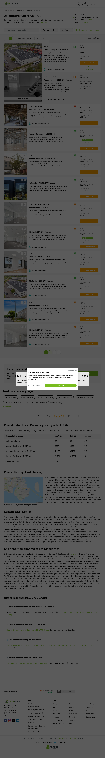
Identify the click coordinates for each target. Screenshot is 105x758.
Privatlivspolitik (72, 371)
